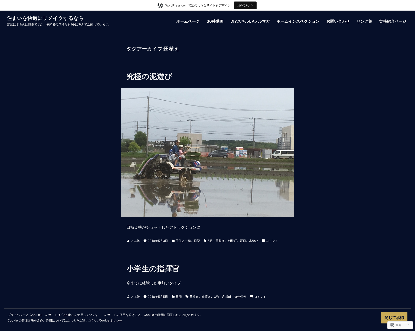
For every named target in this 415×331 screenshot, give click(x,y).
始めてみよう (245, 5)
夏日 (243, 241)
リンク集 (364, 21)
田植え (220, 241)
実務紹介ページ (392, 21)
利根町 (232, 241)
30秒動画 (215, 21)
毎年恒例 (240, 296)
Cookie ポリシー (110, 320)
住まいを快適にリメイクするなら (45, 18)
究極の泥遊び (149, 76)
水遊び (253, 241)
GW (216, 296)
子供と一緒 (183, 241)
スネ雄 (135, 241)
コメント (272, 241)
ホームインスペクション (298, 21)
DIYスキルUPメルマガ (250, 21)
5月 (210, 241)
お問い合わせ (338, 21)
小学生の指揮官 (153, 268)
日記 (197, 241)
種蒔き (206, 296)
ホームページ (188, 21)
